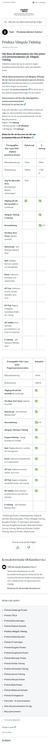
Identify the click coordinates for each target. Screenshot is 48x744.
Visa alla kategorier (12, 720)
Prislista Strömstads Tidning (16, 669)
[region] (24, 288)
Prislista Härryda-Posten (14, 679)
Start (11, 32)
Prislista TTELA (10, 615)
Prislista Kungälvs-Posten (15, 647)
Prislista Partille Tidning (14, 663)
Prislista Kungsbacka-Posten (16, 653)
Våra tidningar (40, 2)
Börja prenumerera (12, 711)
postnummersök (20, 89)
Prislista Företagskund (13, 695)
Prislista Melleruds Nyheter (16, 690)
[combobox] (24, 22)
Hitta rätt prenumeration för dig (18, 706)
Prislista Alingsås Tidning (15, 631)
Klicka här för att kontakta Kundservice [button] (23, 588)
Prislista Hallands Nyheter (15, 626)
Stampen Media (9, 2)
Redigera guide (8, 727)
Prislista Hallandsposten (14, 636)
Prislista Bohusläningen (14, 620)
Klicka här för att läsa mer (12, 104)
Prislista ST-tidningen (13, 642)
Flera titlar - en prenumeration (17, 701)
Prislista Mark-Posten (13, 685)
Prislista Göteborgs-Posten (15, 610)
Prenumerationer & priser (30, 32)
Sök (40, 21)
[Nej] (29, 547)
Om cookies (6, 732)
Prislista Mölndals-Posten (15, 658)
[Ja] (18, 547)
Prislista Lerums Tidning (14, 674)
